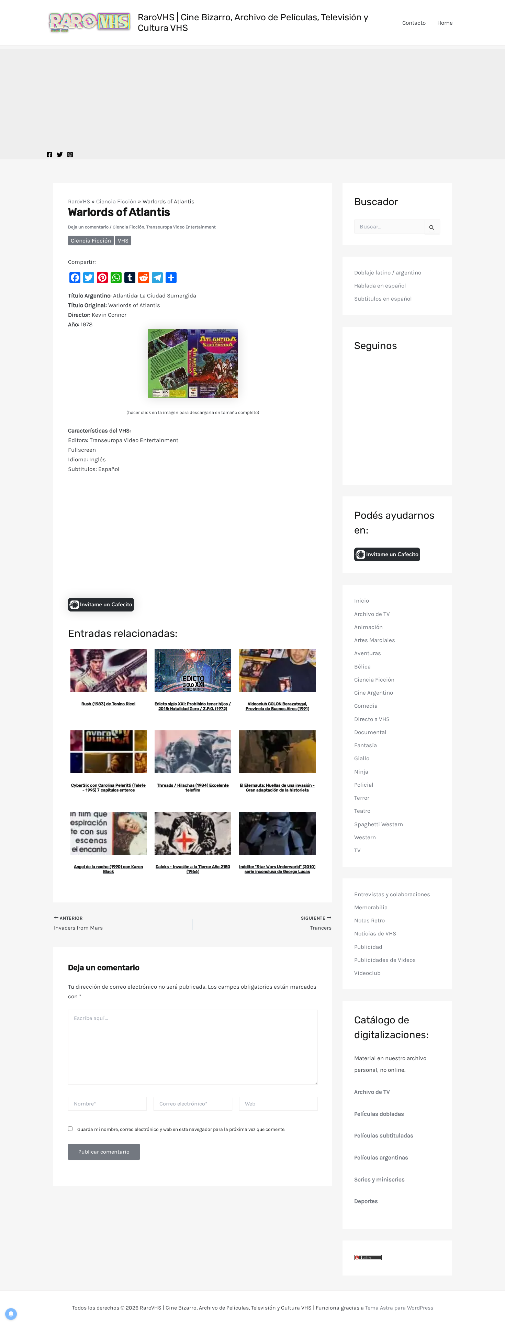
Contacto (414, 22)
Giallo (361, 758)
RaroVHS (79, 201)
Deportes (366, 1201)
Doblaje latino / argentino (387, 272)
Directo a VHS (372, 718)
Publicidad (368, 946)
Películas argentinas (381, 1157)
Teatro (362, 810)
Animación (368, 627)
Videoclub (367, 972)
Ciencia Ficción (116, 201)
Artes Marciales (374, 640)
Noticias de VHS (375, 933)
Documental (370, 732)
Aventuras (367, 653)
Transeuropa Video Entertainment (181, 226)
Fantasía (365, 745)
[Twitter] (60, 154)
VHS (123, 240)
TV (357, 850)
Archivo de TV (372, 613)
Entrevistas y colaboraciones (392, 893)
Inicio (361, 600)
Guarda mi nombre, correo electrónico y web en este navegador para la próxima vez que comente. (181, 1129)
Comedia (366, 705)
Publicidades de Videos (385, 959)
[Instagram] (70, 154)
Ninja (361, 771)
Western (365, 837)
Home (445, 22)
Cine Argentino (373, 692)
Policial (363, 784)
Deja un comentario (88, 226)
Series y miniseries (379, 1179)
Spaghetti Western (378, 823)
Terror (361, 797)
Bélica (362, 666)
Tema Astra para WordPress (399, 1307)
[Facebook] (49, 154)
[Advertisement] (252, 97)
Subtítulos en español (383, 298)
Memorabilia (371, 907)
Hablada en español (380, 285)
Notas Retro (369, 920)
